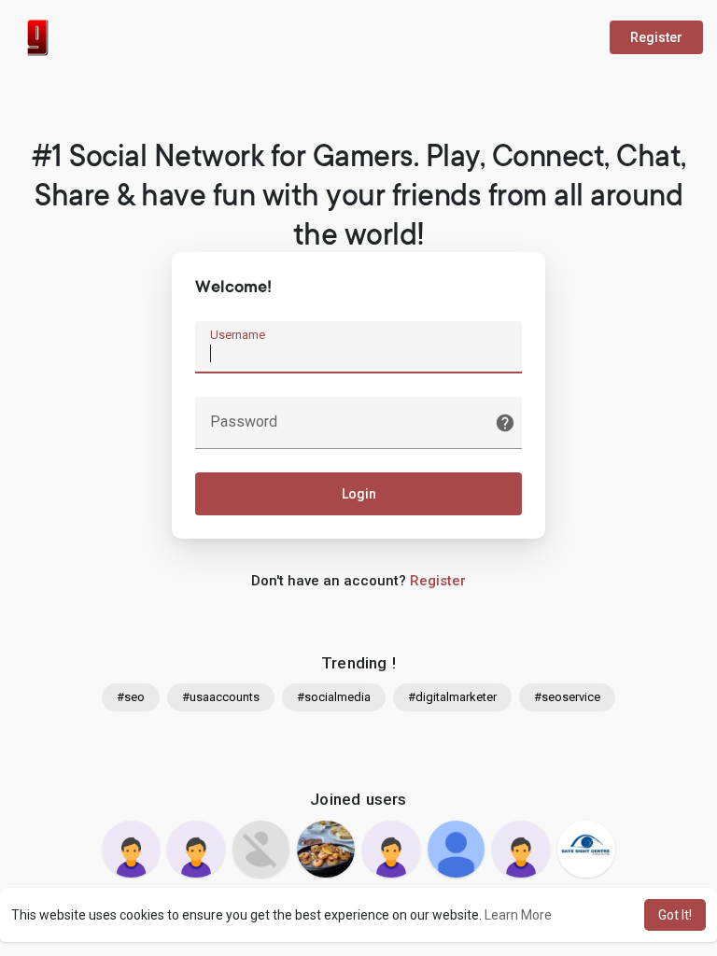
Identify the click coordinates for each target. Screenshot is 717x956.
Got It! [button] (675, 914)
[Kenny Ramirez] (521, 850)
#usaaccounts (221, 697)
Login (359, 493)
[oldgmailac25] (196, 850)
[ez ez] (326, 850)
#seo (131, 697)
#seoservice (567, 697)
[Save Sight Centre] (586, 850)
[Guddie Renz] (132, 850)
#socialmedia (334, 697)
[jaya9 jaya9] (391, 850)
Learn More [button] (518, 914)
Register (656, 37)
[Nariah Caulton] (261, 850)
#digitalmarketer (452, 697)
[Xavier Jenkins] (456, 850)
